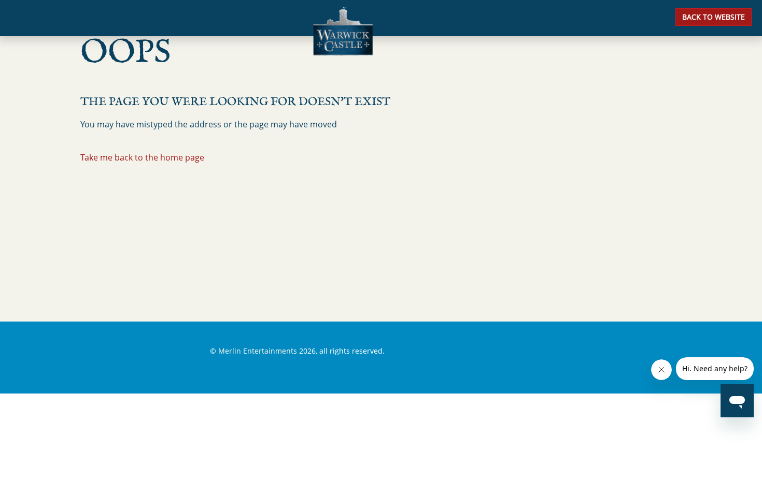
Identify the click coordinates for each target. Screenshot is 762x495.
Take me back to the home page (142, 157)
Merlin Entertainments (257, 351)
